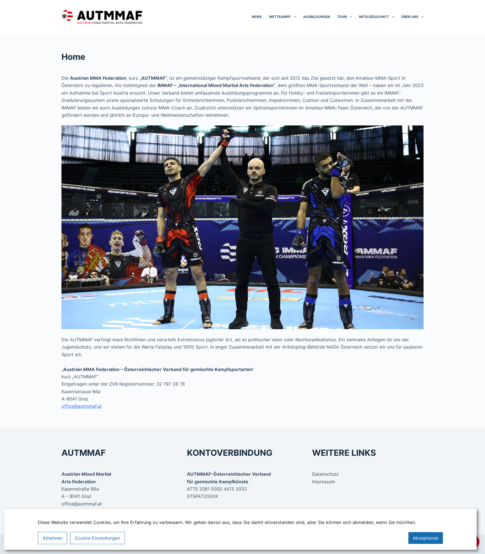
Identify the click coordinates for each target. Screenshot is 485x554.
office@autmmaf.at (81, 406)
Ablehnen (52, 538)
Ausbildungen (316, 17)
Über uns (409, 17)
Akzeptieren (425, 538)
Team (342, 17)
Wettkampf (280, 17)
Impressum (323, 481)
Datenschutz (325, 474)
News (257, 17)
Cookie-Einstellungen (97, 538)
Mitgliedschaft (374, 17)
